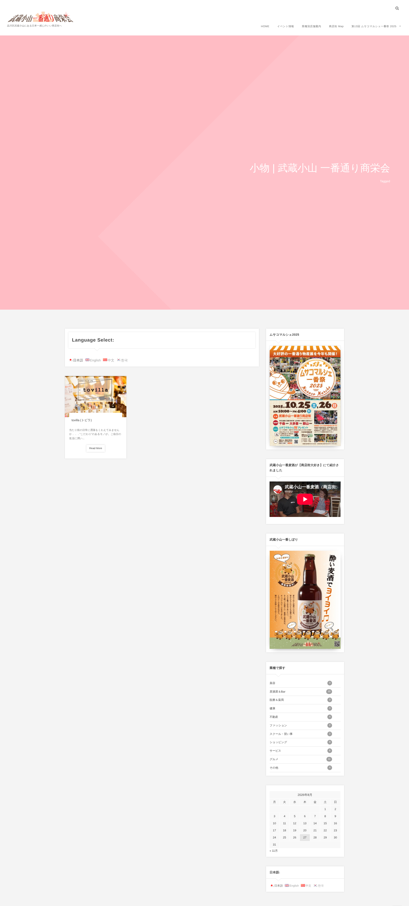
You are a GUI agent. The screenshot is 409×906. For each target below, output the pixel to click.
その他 (300, 767)
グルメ (300, 759)
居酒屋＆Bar (300, 691)
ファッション (300, 725)
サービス (300, 750)
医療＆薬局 (300, 700)
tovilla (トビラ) (81, 420)
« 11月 (274, 850)
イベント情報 (285, 26)
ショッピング (300, 742)
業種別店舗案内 (311, 26)
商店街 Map (336, 26)
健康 (300, 708)
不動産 (300, 717)
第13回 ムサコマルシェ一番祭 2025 (373, 26)
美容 (300, 683)
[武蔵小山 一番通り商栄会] (41, 16)
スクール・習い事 (300, 734)
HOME (265, 26)
